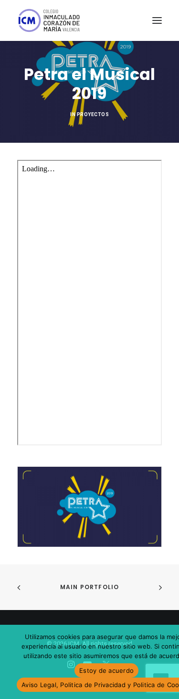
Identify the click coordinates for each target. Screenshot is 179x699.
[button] (157, 20)
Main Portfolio (89, 587)
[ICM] (49, 20)
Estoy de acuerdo (106, 670)
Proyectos (93, 114)
